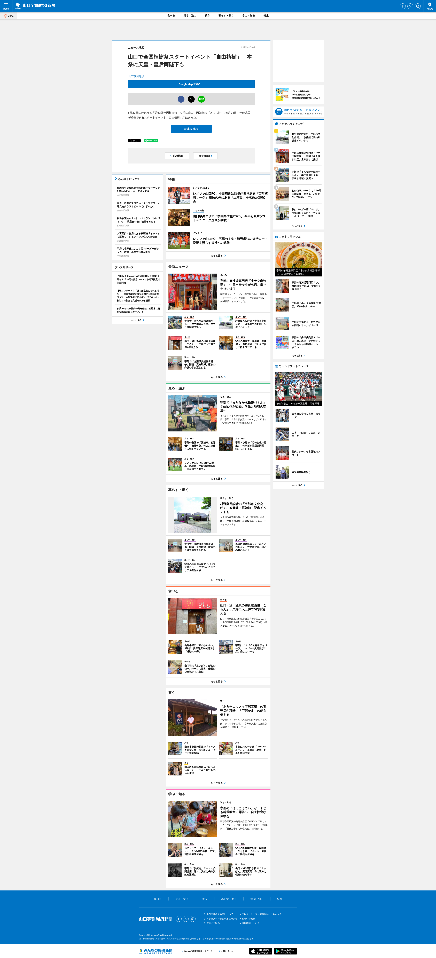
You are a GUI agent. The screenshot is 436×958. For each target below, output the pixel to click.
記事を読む (191, 128)
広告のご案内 (213, 923)
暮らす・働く (226, 15)
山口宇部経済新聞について (219, 914)
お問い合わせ (248, 918)
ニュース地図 (136, 47)
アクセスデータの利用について (221, 918)
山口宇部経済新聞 (35, 6)
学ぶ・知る (248, 15)
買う (207, 15)
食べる (171, 15)
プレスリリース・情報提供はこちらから (262, 914)
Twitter (410, 6)
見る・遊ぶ (190, 15)
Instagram (418, 6)
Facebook (403, 6)
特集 (266, 15)
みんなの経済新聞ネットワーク (155, 951)
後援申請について (251, 923)
